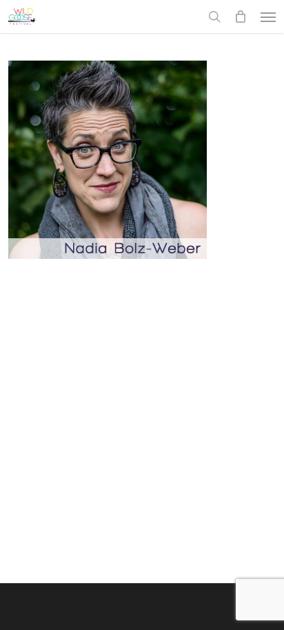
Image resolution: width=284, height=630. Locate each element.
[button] (268, 16)
